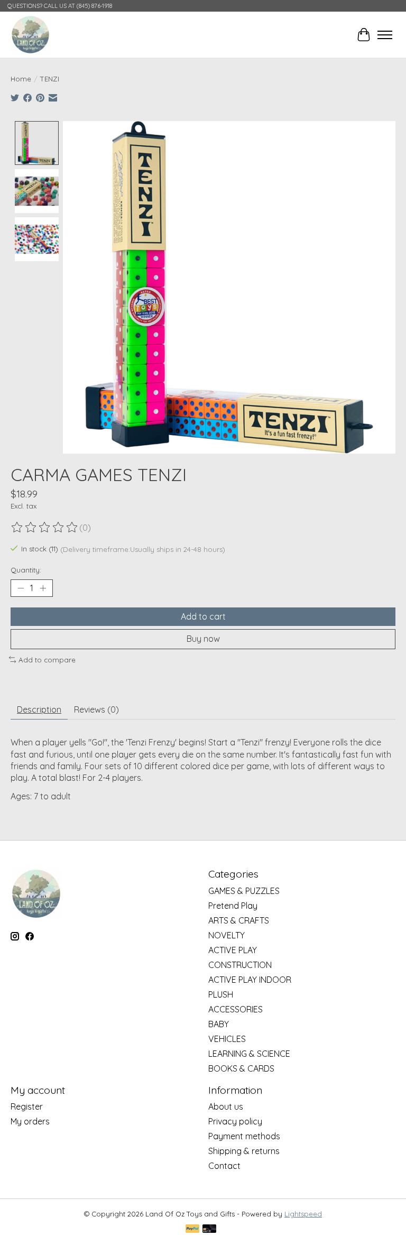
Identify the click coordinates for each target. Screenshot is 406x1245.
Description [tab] (39, 709)
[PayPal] (192, 1229)
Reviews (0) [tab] (96, 709)
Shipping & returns (244, 1151)
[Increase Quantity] (43, 588)
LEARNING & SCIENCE (249, 1053)
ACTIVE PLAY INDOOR (249, 979)
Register (27, 1106)
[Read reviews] (45, 527)
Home (21, 79)
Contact (224, 1165)
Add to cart (203, 616)
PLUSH (220, 994)
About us (225, 1106)
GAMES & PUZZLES (244, 891)
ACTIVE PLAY (232, 950)
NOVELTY (226, 935)
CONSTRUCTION (240, 965)
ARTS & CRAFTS (238, 920)
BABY (218, 1024)
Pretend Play (232, 905)
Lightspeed (303, 1214)
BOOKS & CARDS (241, 1068)
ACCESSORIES (235, 1009)
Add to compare (47, 660)
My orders (30, 1121)
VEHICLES (227, 1039)
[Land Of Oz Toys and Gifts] (30, 34)
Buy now (203, 638)
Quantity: (26, 570)
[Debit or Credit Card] (209, 1229)
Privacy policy (235, 1121)
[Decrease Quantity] (20, 588)
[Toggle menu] (384, 34)
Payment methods (244, 1136)
